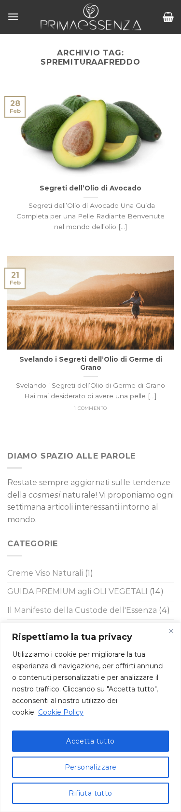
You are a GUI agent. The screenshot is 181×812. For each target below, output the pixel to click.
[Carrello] (168, 16)
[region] (90, 717)
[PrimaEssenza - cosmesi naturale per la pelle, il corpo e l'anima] (90, 17)
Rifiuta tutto (90, 793)
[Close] (171, 630)
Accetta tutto (90, 741)
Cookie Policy (61, 712)
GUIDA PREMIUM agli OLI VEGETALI (77, 591)
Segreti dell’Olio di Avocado (90, 188)
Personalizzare (91, 767)
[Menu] (13, 16)
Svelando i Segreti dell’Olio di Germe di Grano (90, 363)
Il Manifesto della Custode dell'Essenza (82, 610)
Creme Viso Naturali (45, 573)
